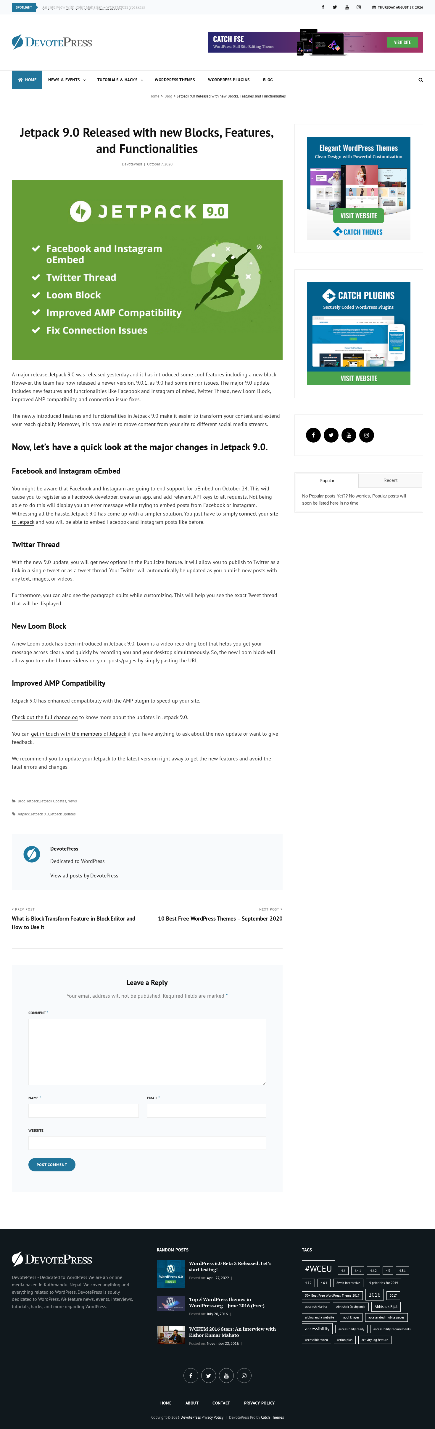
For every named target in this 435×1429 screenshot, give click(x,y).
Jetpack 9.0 (62, 374)
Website (36, 1130)
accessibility (317, 1329)
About (192, 1403)
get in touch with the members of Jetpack (78, 733)
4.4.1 (358, 1271)
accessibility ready (351, 1329)
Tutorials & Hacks (117, 79)
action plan (344, 1340)
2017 (393, 1295)
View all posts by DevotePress (84, 875)
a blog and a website (319, 1317)
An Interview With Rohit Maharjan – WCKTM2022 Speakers (93, 7)
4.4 (343, 1271)
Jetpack (33, 801)
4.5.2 (308, 1283)
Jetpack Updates (53, 801)
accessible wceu (316, 1340)
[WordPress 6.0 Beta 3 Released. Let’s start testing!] (171, 1274)
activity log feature (375, 1340)
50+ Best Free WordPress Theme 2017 (332, 1295)
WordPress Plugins (229, 79)
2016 (375, 1294)
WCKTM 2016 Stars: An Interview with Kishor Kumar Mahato (232, 1332)
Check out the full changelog (45, 717)
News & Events (64, 79)
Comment (38, 1012)
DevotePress (132, 164)
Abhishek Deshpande (350, 1307)
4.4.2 (373, 1271)
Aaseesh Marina (316, 1307)
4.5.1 (402, 1271)
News (72, 801)
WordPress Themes (175, 79)
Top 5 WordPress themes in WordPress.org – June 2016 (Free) (227, 1302)
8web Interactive (348, 1283)
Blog (268, 79)
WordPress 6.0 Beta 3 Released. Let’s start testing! (230, 1266)
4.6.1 (324, 1283)
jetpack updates (62, 814)
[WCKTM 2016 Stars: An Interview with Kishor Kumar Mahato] (171, 1334)
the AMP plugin (131, 700)
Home (30, 79)
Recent (390, 480)
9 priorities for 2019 (383, 1283)
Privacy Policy (259, 1403)
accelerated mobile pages (386, 1317)
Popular (327, 480)
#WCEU (318, 1268)
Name (34, 1097)
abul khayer (351, 1317)
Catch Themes (272, 1417)
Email (153, 1097)
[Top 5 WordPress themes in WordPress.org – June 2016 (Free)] (171, 1303)
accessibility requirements (392, 1329)
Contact (221, 1403)
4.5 (388, 1271)
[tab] (327, 481)
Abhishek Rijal (386, 1306)
